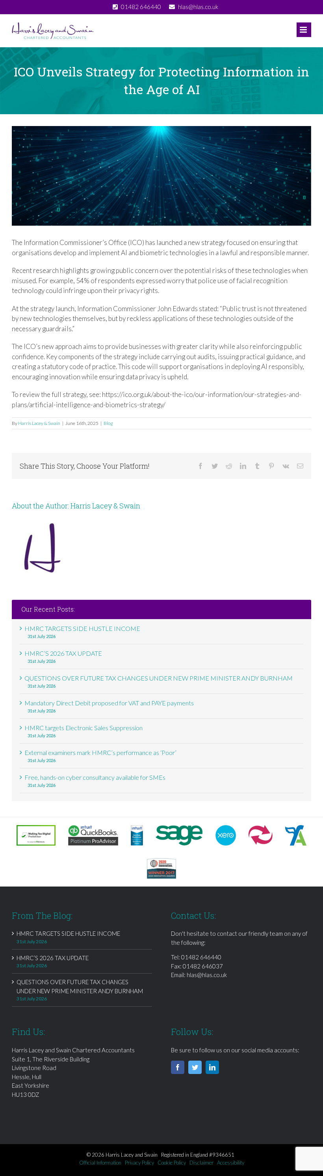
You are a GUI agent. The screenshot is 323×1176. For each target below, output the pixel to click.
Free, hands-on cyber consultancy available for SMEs (94, 777)
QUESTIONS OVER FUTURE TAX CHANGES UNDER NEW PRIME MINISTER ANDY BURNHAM (158, 678)
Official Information (100, 1162)
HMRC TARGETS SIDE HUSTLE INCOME (82, 628)
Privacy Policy (139, 1162)
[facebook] (177, 1067)
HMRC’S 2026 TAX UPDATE (63, 653)
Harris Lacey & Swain (39, 423)
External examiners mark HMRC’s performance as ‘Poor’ (100, 752)
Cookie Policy (172, 1162)
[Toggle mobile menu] (304, 29)
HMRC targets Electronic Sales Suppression (83, 727)
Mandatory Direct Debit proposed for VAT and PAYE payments (109, 703)
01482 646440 (201, 957)
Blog (108, 423)
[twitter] (195, 1067)
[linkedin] (212, 1067)
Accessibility (230, 1162)
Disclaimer (201, 1162)
